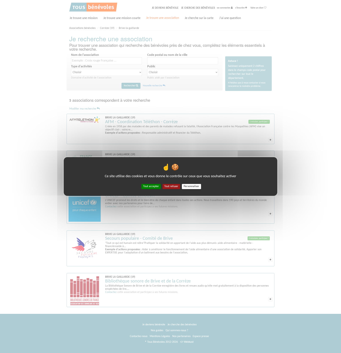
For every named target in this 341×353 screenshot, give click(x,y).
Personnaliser (191, 186)
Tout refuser (171, 186)
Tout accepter (151, 186)
